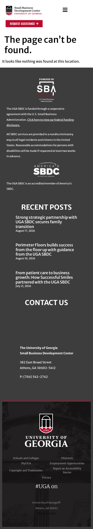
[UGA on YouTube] (55, 491)
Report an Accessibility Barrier (67, 470)
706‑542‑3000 (46, 513)
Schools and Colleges (26, 458)
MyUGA (26, 463)
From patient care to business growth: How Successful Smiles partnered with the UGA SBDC (44, 277)
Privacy (46, 477)
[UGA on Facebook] (31, 491)
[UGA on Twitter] (39, 491)
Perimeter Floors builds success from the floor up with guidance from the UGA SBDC (45, 249)
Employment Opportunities (67, 463)
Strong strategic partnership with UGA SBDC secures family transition (46, 222)
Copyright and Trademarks (26, 470)
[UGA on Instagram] (47, 491)
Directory (67, 458)
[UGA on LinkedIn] (62, 491)
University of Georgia (46, 430)
